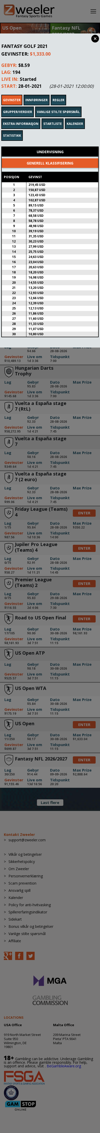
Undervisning (50, 151)
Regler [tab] (58, 100)
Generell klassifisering (50, 163)
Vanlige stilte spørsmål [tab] (58, 112)
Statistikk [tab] (12, 135)
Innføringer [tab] (36, 100)
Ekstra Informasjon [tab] (20, 124)
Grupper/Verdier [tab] (17, 112)
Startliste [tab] (52, 124)
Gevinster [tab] (12, 100)
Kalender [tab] (75, 124)
